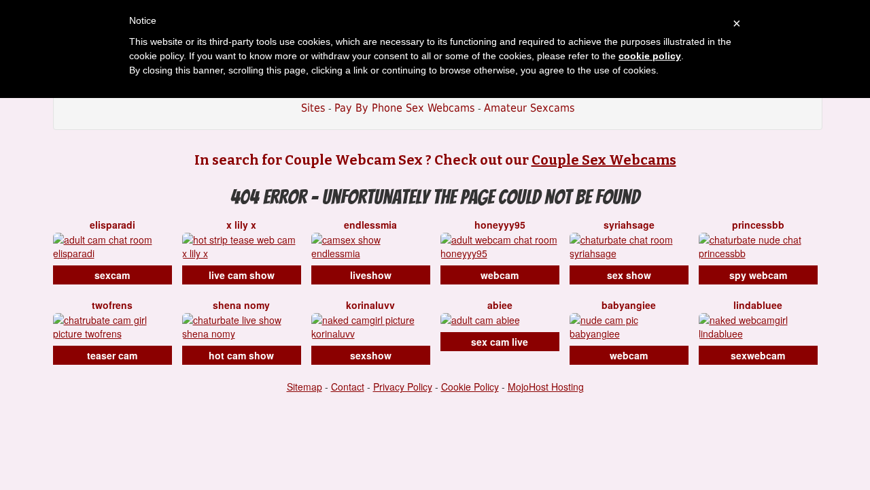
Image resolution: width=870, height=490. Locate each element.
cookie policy (650, 55)
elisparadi (112, 224)
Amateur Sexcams (529, 107)
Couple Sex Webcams (604, 160)
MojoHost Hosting (546, 386)
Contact (347, 386)
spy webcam (758, 275)
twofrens (112, 305)
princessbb (758, 224)
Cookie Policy (470, 386)
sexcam (112, 275)
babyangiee (629, 305)
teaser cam (112, 355)
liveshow (371, 275)
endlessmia (370, 224)
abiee (499, 305)
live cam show (242, 275)
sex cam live (499, 341)
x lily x (241, 224)
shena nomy (241, 305)
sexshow (371, 355)
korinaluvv (370, 305)
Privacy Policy (402, 386)
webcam (500, 275)
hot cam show (241, 355)
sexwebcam (758, 355)
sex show (629, 275)
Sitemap (304, 386)
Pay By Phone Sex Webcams (404, 107)
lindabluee (757, 305)
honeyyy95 (499, 224)
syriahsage (629, 224)
